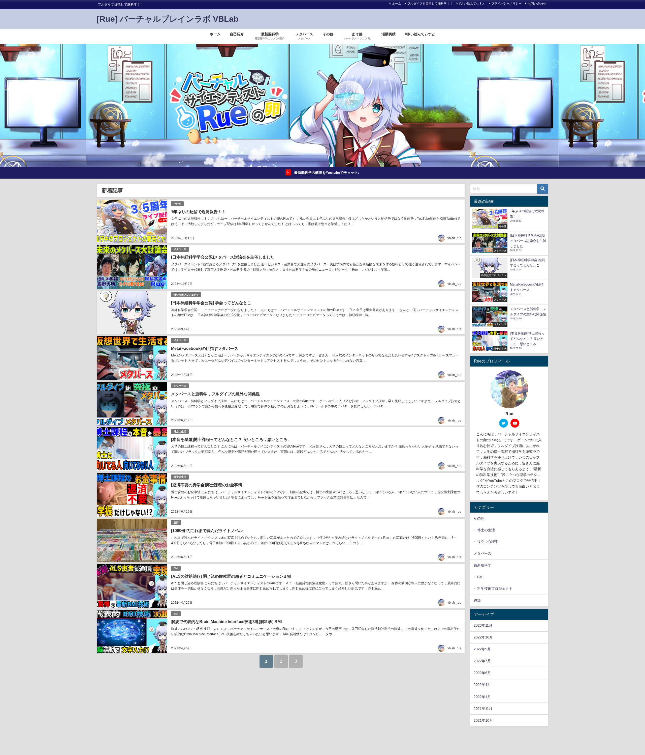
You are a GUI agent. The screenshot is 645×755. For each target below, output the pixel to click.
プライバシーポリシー (506, 3)
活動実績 (388, 34)
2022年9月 (482, 649)
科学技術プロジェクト (186, 295)
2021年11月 (483, 708)
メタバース (180, 249)
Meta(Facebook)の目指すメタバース (204, 348)
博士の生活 (180, 431)
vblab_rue (454, 238)
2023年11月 (483, 625)
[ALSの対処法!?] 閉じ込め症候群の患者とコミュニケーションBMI (231, 576)
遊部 (176, 522)
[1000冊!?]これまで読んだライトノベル (207, 530)
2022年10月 (483, 637)
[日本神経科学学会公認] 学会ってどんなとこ (211, 303)
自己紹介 (237, 34)
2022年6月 (482, 673)
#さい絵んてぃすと (472, 3)
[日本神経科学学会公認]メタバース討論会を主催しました (222, 257)
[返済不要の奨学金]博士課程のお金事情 (206, 485)
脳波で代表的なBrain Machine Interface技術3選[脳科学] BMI (226, 622)
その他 (328, 34)
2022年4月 (482, 684)
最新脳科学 (482, 565)
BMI (176, 568)
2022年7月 (482, 661)
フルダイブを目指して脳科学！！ (430, 3)
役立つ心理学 (487, 541)
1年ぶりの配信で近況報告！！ (198, 212)
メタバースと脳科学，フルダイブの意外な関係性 (215, 394)
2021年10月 (483, 720)
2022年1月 (482, 696)
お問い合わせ (537, 3)
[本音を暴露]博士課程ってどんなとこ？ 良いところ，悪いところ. (229, 439)
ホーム (396, 3)
